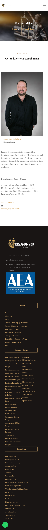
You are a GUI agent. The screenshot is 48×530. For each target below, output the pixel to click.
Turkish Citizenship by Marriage (16, 326)
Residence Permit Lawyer (13, 383)
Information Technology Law (15, 505)
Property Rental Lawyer (13, 360)
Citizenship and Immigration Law (16, 463)
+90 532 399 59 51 (8, 203)
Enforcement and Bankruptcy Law (16, 482)
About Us (8, 316)
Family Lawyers (27, 375)
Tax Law (8, 473)
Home (14, 29)
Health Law (9, 499)
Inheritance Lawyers (12, 370)
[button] (5, 525)
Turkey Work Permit (12, 336)
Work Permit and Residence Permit (16, 489)
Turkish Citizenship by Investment (16, 323)
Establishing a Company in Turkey (16, 339)
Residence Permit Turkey (13, 332)
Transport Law (10, 515)
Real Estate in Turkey (12, 329)
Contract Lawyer (10, 410)
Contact (7, 319)
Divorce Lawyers (28, 379)
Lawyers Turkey (22, 350)
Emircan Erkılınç (12, 139)
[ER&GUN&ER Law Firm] (6, 5)
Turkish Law (22, 449)
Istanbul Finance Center (13, 342)
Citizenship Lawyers (12, 373)
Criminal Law (9, 509)
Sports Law (9, 518)
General (22, 306)
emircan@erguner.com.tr (10, 209)
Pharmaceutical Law (12, 502)
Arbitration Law (10, 466)
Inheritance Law (10, 479)
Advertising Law (10, 512)
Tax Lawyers (9, 435)
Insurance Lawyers (11, 438)
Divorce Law (9, 469)
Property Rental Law (12, 459)
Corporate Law (10, 476)
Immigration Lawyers (12, 376)
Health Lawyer (10, 414)
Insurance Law (10, 495)
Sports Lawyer (27, 401)
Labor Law (9, 492)
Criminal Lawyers (28, 385)
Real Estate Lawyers (12, 357)
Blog (6, 346)
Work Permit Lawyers (12, 380)
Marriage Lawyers (28, 382)
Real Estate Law (10, 456)
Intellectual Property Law (13, 486)
